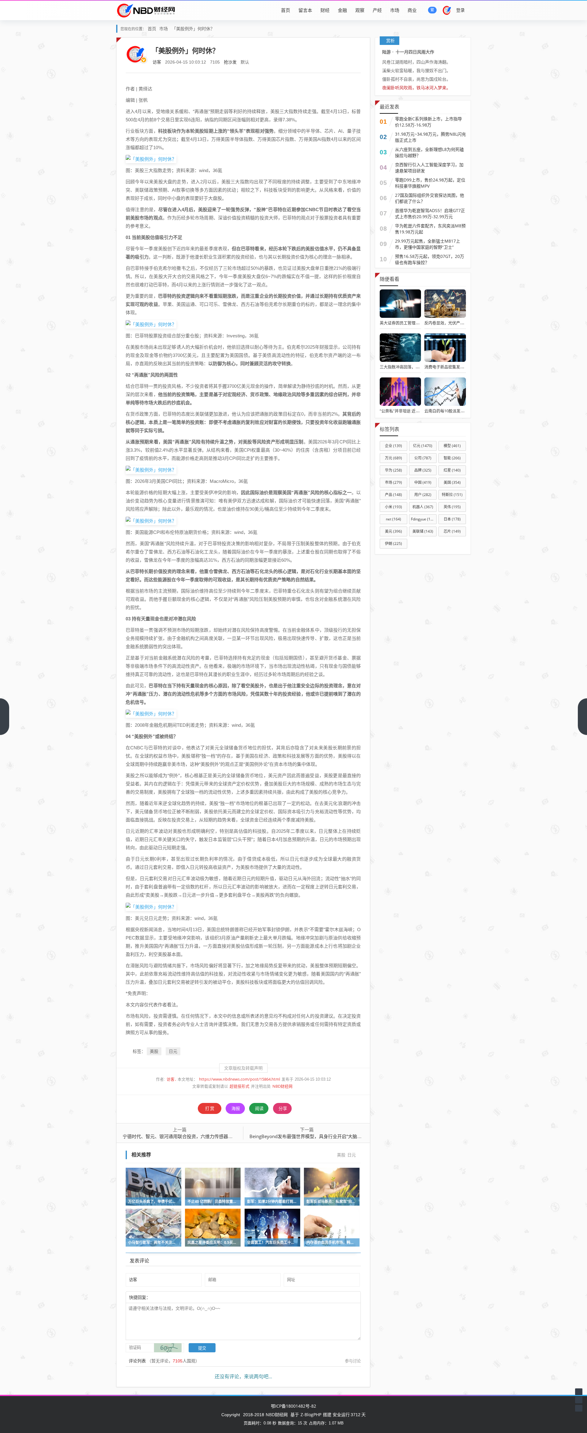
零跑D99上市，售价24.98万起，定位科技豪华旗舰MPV (430, 183)
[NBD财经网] (145, 10)
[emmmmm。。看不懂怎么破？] (167, 1297)
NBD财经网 (282, 1086)
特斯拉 (452, 494)
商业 (412, 10)
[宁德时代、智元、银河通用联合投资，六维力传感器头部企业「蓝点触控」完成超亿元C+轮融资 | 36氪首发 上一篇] (4, 716)
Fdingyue (423, 519)
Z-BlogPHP (311, 1414)
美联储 (422, 531)
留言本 (305, 10)
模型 (452, 445)
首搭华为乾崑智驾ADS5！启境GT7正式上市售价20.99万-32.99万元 (430, 213)
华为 (393, 470)
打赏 (210, 1108)
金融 (342, 10)
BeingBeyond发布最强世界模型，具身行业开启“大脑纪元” (308, 1136)
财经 (325, 10)
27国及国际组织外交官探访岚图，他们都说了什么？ (429, 198)
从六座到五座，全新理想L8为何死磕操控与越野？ (429, 152)
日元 (173, 1051)
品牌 (422, 470)
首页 (285, 10)
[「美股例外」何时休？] (151, 159)
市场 (394, 10)
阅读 (259, 1108)
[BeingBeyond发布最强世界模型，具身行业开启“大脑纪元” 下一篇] (582, 716)
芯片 (452, 531)
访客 (157, 62)
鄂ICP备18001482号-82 (293, 1406)
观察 (359, 10)
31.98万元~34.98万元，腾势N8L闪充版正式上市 (430, 137)
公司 (422, 458)
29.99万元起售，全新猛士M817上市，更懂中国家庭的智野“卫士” (427, 244)
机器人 (422, 506)
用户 (422, 494)
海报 (235, 1108)
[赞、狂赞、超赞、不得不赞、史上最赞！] (170, 1297)
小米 (393, 506)
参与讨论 (353, 1361)
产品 (393, 494)
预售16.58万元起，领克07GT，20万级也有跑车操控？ (429, 259)
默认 (245, 62)
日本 (452, 519)
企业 (393, 445)
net (393, 519)
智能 (452, 458)
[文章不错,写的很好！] (164, 1297)
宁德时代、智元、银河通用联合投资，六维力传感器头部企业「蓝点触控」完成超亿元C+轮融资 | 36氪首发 (231, 1136)
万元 (393, 458)
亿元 (422, 445)
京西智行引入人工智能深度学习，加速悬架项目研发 (429, 168)
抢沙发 (230, 62)
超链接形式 (239, 1086)
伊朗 (393, 543)
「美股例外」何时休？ (193, 28)
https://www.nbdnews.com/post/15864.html (239, 1079)
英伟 (452, 506)
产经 (377, 10)
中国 (422, 482)
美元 (393, 531)
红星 (452, 470)
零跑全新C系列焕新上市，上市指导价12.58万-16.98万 (428, 122)
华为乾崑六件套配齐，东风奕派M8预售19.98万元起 (430, 229)
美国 (452, 482)
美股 (154, 1051)
